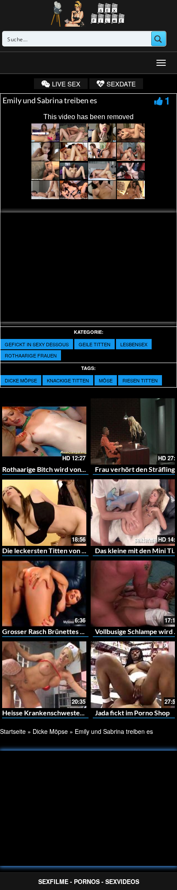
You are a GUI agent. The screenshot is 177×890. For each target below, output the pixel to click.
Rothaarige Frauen (31, 355)
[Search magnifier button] (158, 38)
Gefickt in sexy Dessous (37, 344)
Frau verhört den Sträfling (135, 469)
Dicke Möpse (21, 380)
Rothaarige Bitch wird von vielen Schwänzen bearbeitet (87, 469)
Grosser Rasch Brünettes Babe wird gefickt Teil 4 (76, 631)
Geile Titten (94, 344)
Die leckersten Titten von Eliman (52, 550)
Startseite (13, 731)
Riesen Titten (140, 380)
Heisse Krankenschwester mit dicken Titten (69, 712)
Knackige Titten (68, 380)
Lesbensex (133, 344)
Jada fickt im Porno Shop (132, 712)
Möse (106, 380)
